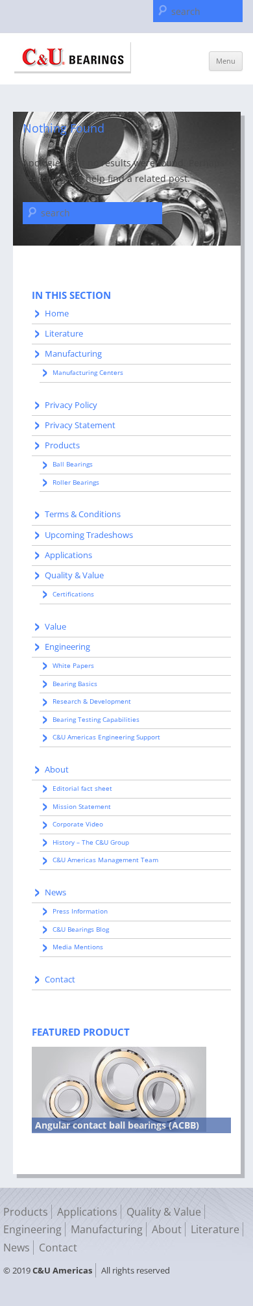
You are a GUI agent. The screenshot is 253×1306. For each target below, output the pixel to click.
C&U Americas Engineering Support (106, 736)
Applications (68, 555)
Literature (64, 333)
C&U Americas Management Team (105, 859)
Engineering (67, 646)
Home (57, 313)
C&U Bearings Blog (81, 929)
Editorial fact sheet (82, 788)
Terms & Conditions (83, 514)
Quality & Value (74, 575)
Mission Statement (82, 806)
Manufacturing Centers (88, 372)
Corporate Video (78, 823)
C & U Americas (72, 57)
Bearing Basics (75, 683)
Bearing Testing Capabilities (96, 719)
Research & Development (92, 701)
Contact (60, 979)
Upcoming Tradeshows (89, 535)
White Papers (73, 665)
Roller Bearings (76, 482)
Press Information (80, 910)
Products (62, 445)
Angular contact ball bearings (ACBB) (117, 1125)
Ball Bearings (73, 463)
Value (55, 626)
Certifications (73, 593)
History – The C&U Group (91, 842)
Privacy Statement (80, 425)
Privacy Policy (71, 405)
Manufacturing (73, 353)
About (57, 769)
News (55, 892)
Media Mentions (78, 946)
